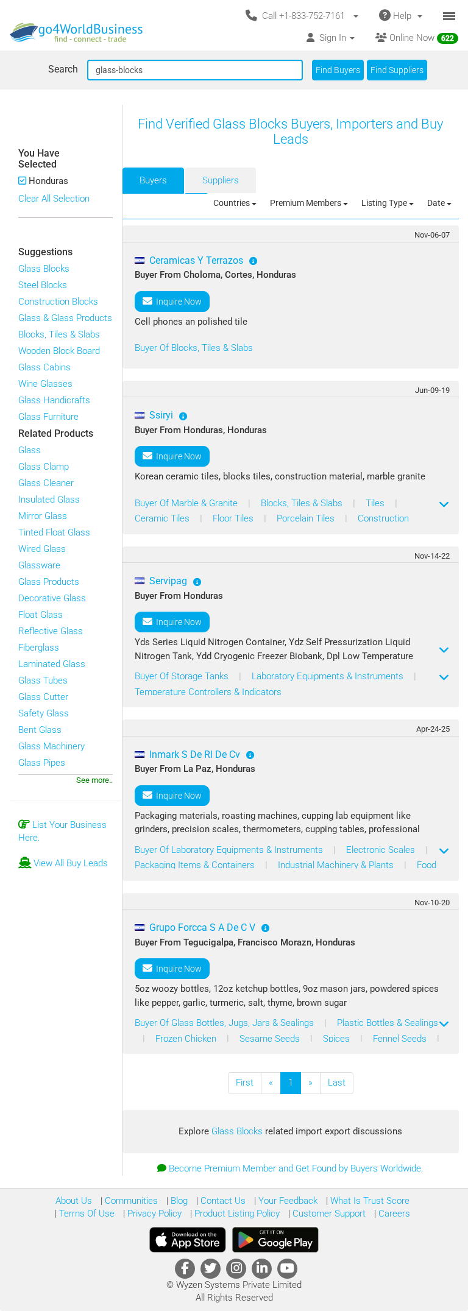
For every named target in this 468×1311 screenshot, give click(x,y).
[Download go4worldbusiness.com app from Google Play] (275, 1240)
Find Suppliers (397, 70)
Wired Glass (42, 548)
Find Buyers (338, 70)
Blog (178, 1200)
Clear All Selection (54, 198)
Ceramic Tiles (163, 518)
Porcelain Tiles (307, 518)
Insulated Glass (49, 499)
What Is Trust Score (369, 1200)
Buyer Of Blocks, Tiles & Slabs (194, 347)
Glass (29, 450)
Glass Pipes (41, 762)
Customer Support (328, 1213)
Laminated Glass (51, 664)
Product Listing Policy (236, 1213)
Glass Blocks (43, 268)
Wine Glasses (45, 383)
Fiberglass (38, 647)
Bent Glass (40, 729)
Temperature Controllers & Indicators (208, 692)
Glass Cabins (44, 367)
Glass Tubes (43, 680)
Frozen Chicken (187, 1038)
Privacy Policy (153, 1213)
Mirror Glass (42, 516)
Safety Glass (43, 713)
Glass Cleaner (46, 483)
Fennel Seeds (401, 1038)
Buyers (153, 180)
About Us (73, 1200)
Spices (337, 1038)
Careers (393, 1213)
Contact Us (222, 1200)
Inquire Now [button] (177, 301)
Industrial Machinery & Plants (337, 865)
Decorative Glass (52, 598)
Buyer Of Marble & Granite (187, 503)
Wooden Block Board (59, 350)
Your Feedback (286, 1200)
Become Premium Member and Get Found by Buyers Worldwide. (296, 1168)
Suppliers (220, 180)
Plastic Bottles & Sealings (387, 1022)
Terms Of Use (86, 1213)
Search (63, 69)
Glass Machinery (51, 746)
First (245, 1082)
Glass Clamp (43, 466)
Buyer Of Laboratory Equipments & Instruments (230, 849)
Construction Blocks (58, 301)
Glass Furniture (48, 416)
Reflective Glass (50, 631)
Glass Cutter (43, 696)
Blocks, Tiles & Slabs (59, 334)
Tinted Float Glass (54, 532)
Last (337, 1082)
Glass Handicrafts (54, 400)
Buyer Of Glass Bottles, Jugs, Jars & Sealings (225, 1022)
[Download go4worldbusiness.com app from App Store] (187, 1240)
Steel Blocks (42, 285)
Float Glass (40, 614)
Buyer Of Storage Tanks (183, 676)
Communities (130, 1200)
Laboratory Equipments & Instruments (329, 676)
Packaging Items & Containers (196, 865)
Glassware (39, 565)
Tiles (376, 503)
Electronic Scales (381, 849)
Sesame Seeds (270, 1038)
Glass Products (48, 581)
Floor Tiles (234, 518)
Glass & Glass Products (65, 318)
